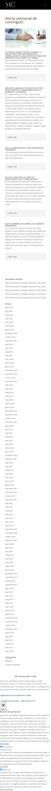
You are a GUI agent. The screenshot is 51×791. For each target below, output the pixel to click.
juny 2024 (9, 389)
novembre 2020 (11, 533)
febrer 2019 (9, 610)
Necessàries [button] (4, 744)
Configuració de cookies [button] (10, 701)
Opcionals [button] (4, 767)
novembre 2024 (11, 374)
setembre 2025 (11, 341)
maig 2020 (9, 555)
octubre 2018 (10, 625)
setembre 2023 (11, 422)
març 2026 (9, 322)
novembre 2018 (11, 621)
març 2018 (9, 651)
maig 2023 (9, 437)
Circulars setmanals (12, 665)
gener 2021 (9, 525)
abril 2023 (9, 440)
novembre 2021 (11, 492)
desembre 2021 (11, 488)
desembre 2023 (11, 411)
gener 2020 (9, 570)
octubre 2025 (10, 337)
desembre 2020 (11, 529)
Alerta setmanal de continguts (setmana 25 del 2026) (25, 297)
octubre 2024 (10, 377)
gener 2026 (9, 329)
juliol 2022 (9, 463)
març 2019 (9, 607)
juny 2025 (9, 348)
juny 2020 (9, 551)
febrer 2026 (9, 326)
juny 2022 (9, 466)
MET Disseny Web (22, 676)
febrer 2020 (9, 566)
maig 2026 (9, 315)
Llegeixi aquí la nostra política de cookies (15, 695)
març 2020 (9, 562)
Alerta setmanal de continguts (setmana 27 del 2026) (25, 294)
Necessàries (7, 747)
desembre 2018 (11, 618)
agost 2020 (9, 544)
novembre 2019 (11, 577)
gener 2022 (9, 485)
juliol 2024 (9, 385)
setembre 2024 (11, 381)
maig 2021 (9, 511)
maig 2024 (9, 392)
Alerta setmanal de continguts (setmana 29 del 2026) (25, 286)
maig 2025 (9, 352)
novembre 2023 (11, 414)
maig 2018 (9, 644)
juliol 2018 (9, 636)
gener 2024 (9, 407)
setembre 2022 (11, 459)
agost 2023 (9, 426)
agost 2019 (9, 588)
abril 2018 (9, 647)
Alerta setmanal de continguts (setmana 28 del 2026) (25, 290)
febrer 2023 (9, 448)
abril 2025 (9, 355)
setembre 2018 (11, 629)
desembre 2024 (11, 370)
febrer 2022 (9, 481)
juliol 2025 (9, 344)
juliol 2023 (9, 429)
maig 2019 (9, 599)
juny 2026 (9, 311)
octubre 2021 (10, 496)
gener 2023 (9, 451)
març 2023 (9, 444)
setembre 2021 (11, 500)
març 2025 (9, 359)
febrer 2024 (9, 403)
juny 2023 (9, 433)
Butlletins (8, 661)
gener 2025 (9, 366)
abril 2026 (9, 318)
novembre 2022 (11, 455)
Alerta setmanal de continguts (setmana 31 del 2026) (25, 283)
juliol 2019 (9, 592)
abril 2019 (9, 603)
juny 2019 (9, 596)
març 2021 (9, 518)
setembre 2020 (11, 540)
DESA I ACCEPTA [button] (6, 789)
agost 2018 (9, 633)
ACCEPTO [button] (32, 701)
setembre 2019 (11, 584)
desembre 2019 (11, 573)
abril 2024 (9, 396)
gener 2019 (9, 614)
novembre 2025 (11, 333)
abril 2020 (9, 559)
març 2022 (9, 477)
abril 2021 (9, 514)
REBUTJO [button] (24, 701)
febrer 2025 (9, 363)
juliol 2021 (9, 503)
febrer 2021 (9, 522)
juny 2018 (9, 640)
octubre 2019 (10, 581)
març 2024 (9, 400)
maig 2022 (9, 470)
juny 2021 (9, 507)
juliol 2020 (9, 548)
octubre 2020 (10, 536)
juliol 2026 (9, 307)
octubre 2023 (10, 418)
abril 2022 (9, 474)
